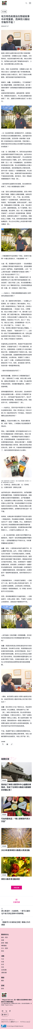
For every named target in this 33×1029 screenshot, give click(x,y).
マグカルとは (24, 1022)
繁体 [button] (5, 1015)
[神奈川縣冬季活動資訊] (16, 868)
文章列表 (16, 902)
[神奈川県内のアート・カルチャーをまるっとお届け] (4, 3)
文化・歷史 (4, 948)
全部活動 (4, 970)
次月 (2, 967)
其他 (2, 951)
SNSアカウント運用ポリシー (10, 1022)
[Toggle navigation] (30, 3)
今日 (2, 959)
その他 (4, 12)
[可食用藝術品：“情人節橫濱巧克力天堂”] (16, 810)
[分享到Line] (7, 744)
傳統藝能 (4, 945)
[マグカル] (4, 995)
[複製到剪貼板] (11, 744)
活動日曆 (4, 972)
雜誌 (2, 980)
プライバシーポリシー (8, 1020)
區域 (2, 988)
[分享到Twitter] (3, 744)
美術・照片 (4, 937)
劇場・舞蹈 (4, 943)
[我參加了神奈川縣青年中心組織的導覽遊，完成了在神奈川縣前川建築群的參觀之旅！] (16, 776)
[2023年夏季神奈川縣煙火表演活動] (16, 839)
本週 (2, 962)
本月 (2, 964)
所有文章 (16, 888)
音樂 (2, 940)
